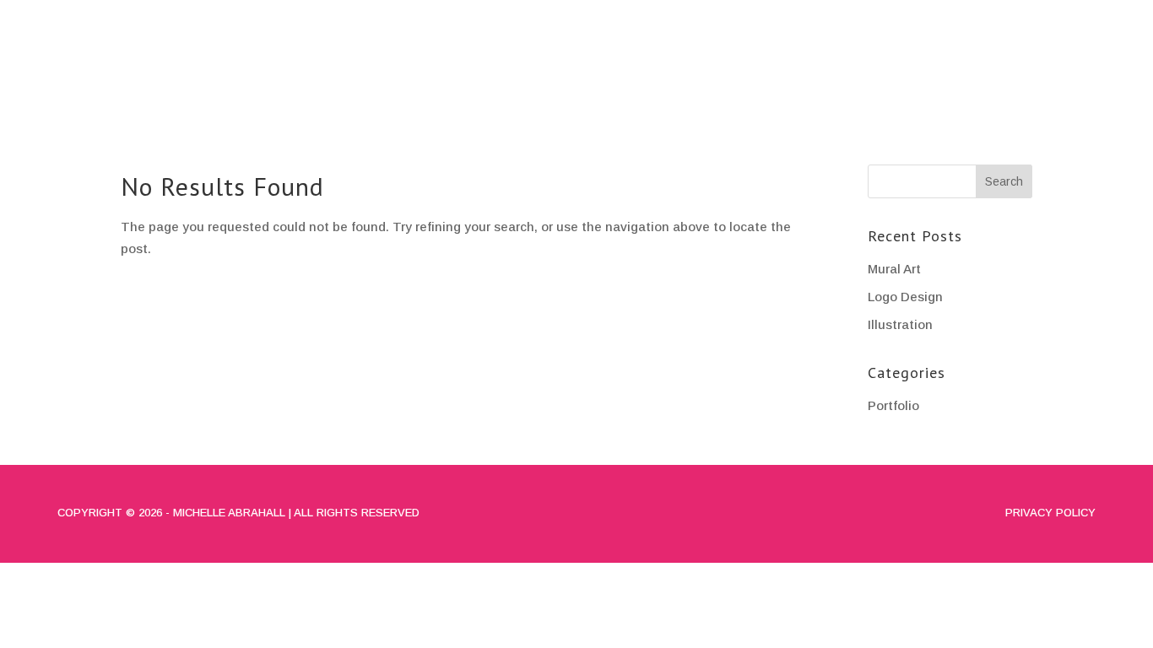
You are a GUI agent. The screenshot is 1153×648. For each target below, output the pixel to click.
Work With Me (1057, 73)
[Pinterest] (1105, 17)
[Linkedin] (1080, 17)
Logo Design (905, 296)
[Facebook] (1030, 17)
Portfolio (897, 73)
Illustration (900, 324)
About (792, 73)
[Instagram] (1055, 17)
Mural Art (894, 269)
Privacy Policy (1050, 512)
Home (712, 73)
